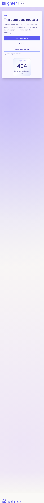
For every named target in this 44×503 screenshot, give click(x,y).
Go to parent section (22, 49)
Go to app (22, 44)
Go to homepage (22, 38)
